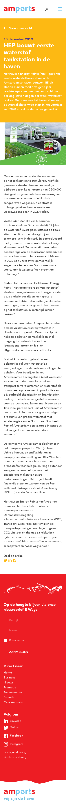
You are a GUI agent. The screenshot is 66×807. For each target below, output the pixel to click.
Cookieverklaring (15, 757)
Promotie (10, 687)
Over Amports (13, 702)
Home (8, 672)
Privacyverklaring (15, 752)
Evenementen (13, 692)
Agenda (9, 697)
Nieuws (8, 682)
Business (9, 677)
